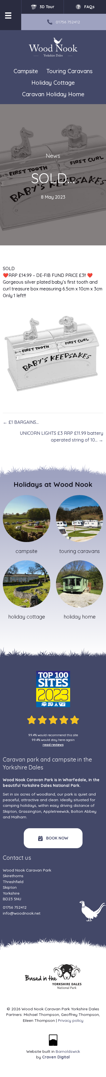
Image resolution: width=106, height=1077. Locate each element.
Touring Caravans (69, 71)
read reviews (53, 744)
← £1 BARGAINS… (21, 422)
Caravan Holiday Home (53, 94)
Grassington (30, 811)
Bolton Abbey (83, 811)
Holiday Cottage (53, 82)
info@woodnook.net (21, 913)
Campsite (26, 71)
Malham (18, 816)
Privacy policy (70, 1020)
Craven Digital (56, 1056)
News (53, 155)
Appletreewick (56, 811)
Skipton (10, 811)
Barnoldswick (68, 1051)
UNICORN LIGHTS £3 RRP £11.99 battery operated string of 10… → (61, 436)
